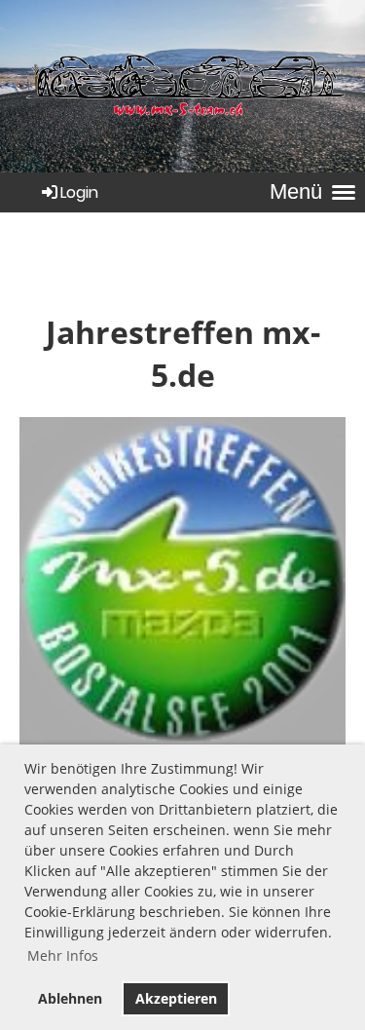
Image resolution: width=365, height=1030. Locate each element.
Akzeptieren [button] (176, 998)
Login (79, 192)
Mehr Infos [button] (62, 955)
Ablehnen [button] (70, 998)
